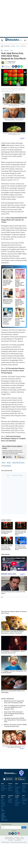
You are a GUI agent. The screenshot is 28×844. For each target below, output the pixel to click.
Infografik (10, 799)
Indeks (2, 810)
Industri (3, 787)
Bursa (18, 46)
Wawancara (17, 802)
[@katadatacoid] (18, 833)
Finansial (6, 50)
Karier (22, 837)
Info (2, 809)
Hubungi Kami (18, 840)
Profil (23, 788)
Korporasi (23, 46)
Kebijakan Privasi (20, 838)
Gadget (17, 791)
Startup (16, 790)
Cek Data (10, 802)
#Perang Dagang (6, 465)
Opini (16, 800)
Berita (2, 783)
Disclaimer (10, 840)
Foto (23, 802)
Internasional (4, 788)
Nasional (3, 785)
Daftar (24, 827)
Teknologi (17, 793)
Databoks (3, 816)
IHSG (3, 145)
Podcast (24, 803)
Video (23, 795)
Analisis (10, 800)
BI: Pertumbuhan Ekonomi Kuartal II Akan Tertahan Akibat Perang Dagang (12, 370)
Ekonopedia (25, 783)
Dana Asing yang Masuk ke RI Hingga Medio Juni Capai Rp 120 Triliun (14, 220)
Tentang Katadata (9, 837)
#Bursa (9, 462)
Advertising (16, 837)
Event (2, 818)
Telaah (16, 799)
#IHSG (3, 462)
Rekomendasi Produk (7, 266)
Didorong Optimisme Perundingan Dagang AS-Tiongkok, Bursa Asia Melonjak (13, 438)
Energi (2, 790)
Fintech (16, 788)
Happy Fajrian (12, 61)
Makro (9, 785)
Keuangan (12, 46)
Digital (16, 783)
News (23, 797)
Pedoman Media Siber (10, 838)
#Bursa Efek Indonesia (18, 462)
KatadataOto (4, 820)
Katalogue (24, 800)
